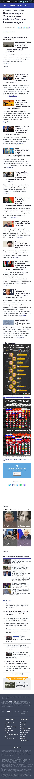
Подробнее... (7, 63)
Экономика (24, 740)
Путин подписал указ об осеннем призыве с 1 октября (22, 223)
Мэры (7, 736)
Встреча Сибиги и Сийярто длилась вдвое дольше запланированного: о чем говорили (18, 78)
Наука (22, 726)
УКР (26, 5)
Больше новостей (16, 674)
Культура (23, 724)
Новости (7, 600)
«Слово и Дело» (13, 701)
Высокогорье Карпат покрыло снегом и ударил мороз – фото (22, 322)
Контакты (26, 711)
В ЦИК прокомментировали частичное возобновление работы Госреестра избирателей (18, 152)
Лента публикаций (18, 10)
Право (22, 736)
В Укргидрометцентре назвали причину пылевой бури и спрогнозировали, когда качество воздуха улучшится (18, 46)
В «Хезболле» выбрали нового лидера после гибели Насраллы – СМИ (22, 244)
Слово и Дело (7, 10)
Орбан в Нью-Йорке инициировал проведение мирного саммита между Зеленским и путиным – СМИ (18, 265)
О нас (17, 711)
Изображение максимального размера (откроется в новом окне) (16, 397)
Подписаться (17, 474)
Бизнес (23, 722)
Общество (24, 732)
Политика (23, 734)
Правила (22, 713)
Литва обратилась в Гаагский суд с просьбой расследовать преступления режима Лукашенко (18, 201)
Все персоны (9, 738)
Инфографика (17, 678)
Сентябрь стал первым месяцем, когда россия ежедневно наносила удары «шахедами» (18, 104)
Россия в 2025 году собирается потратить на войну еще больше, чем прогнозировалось (17, 130)
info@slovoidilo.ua (17, 747)
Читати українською (9, 31)
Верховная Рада (10, 726)
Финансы (23, 738)
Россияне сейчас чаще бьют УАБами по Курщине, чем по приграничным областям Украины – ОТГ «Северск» (17, 176)
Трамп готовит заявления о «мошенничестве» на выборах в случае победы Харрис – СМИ (18, 293)
